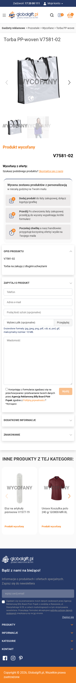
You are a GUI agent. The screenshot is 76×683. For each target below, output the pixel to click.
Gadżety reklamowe (13, 28)
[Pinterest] (21, 657)
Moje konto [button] (54, 3)
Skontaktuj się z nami (51, 171)
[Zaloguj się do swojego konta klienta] (46, 3)
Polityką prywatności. (34, 400)
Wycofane (48, 28)
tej (34, 613)
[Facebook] (5, 657)
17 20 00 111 (32, 3)
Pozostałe (33, 28)
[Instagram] (13, 657)
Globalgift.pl (36, 672)
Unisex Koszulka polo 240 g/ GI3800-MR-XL (55, 510)
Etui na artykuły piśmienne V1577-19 (17, 510)
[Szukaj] (52, 15)
